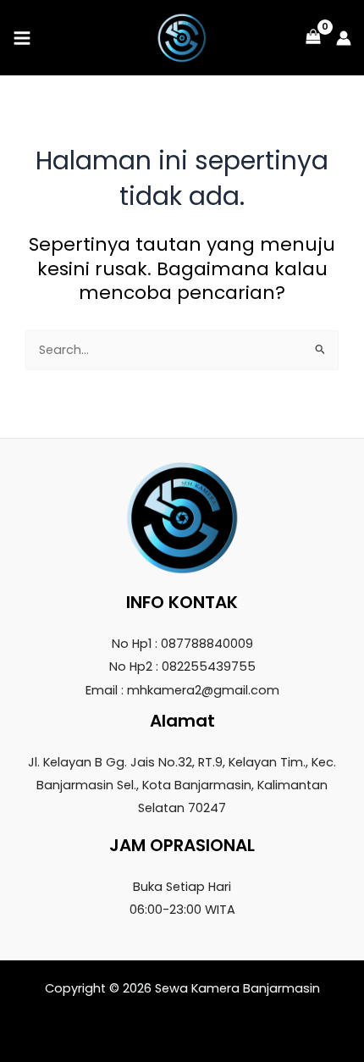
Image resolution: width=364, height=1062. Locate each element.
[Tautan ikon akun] (343, 38)
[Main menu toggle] (22, 37)
